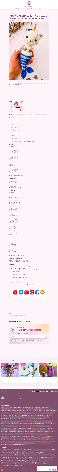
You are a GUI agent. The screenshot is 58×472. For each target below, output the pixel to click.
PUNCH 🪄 (19, 436)
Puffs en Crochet (13, 436)
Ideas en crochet (31, 452)
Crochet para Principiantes (34, 450)
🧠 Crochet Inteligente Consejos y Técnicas (19, 444)
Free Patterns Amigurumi (23, 315)
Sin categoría (31, 439)
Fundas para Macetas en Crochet (35, 423)
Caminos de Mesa (11, 413)
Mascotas (46, 455)
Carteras (3, 415)
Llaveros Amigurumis (46, 426)
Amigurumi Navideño (22, 455)
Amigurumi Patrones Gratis (14, 315)
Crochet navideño (32, 418)
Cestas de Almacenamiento (15, 462)
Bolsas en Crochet (4, 460)
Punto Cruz (33, 436)
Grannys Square (3, 449)
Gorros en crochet (45, 423)
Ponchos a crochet (17, 434)
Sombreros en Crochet (39, 439)
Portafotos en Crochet (34, 434)
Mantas (40, 8)
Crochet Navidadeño (49, 458)
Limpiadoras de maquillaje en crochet (36, 426)
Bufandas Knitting (38, 412)
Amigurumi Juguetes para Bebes (39, 452)
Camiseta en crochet (23, 449)
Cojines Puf (28, 453)
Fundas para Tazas (29, 457)
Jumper (10, 426)
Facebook (12, 321)
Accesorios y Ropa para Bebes (13, 452)
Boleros (10, 412)
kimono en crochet (51, 457)
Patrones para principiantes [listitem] (30, 340)
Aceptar (54, 469)
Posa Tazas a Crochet (4, 436)
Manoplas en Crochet (31, 428)
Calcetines (52, 412)
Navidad (27, 431)
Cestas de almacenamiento (24, 415)
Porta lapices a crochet (25, 434)
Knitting (19, 426)
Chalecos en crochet (41, 415)
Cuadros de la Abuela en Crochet (6, 420)
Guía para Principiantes (11, 457)
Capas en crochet (27, 413)
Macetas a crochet (41, 450)
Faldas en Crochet (13, 450)
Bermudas (28, 410)
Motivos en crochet (4, 431)
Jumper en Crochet (17, 460)
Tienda (52, 3)
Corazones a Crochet (44, 457)
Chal (33, 8)
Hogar (32, 460)
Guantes (19, 463)
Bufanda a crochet (30, 412)
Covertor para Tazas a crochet (15, 418)
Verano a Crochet (52, 441)
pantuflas (52, 431)
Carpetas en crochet (49, 413)
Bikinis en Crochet (35, 410)
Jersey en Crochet (3, 458)
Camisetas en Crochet (19, 413)
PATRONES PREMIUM (28, 433)
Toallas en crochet (4, 441)
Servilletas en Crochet (16, 439)
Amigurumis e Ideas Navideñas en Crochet (7, 454)
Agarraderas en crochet (48, 460)
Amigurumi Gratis (16, 8)
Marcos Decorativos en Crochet (5, 462)
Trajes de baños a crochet (28, 441)
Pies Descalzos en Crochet (38, 433)
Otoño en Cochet (33, 431)
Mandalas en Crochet (22, 428)
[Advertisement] (29, 304)
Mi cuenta (21, 399)
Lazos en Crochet (26, 426)
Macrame (15, 428)
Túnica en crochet (44, 441)
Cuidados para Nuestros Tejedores (26, 420)
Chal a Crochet (33, 415)
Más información (48, 467)
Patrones (48, 3)
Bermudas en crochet (46, 461)
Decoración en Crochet (32, 458)
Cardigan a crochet (41, 413)
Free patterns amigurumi (5, 423)
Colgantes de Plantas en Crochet (37, 449)
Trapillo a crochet (37, 441)
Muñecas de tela (20, 431)
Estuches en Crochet (16, 458)
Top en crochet (11, 441)
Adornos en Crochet (44, 407)
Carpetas (30, 8)
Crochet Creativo (24, 418)
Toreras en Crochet (19, 441)
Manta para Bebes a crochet (40, 428)
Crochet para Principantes (40, 418)
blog (35, 460)
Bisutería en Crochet (4, 457)
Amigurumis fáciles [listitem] (14, 340)
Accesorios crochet (4, 407)
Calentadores (3, 413)
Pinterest (28, 321)
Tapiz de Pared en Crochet (49, 439)
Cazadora (23, 463)
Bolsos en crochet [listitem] (38, 340)
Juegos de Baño (4, 426)
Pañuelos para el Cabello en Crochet (6, 433)
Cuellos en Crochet (16, 420)
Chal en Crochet (16, 449)
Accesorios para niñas (36, 407)
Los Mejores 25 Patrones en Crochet (6, 428)
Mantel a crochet (31, 463)
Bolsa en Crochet (17, 412)
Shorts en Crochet (24, 439)
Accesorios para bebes (27, 407)
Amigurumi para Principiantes (47, 463)
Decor (34, 420)
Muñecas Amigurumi (12, 431)
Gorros (36, 8)
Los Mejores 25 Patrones (4, 452)
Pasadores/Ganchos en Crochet (18, 433)
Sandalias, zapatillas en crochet (6, 439)
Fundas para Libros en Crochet (24, 423)
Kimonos (15, 426)
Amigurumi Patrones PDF (29, 455)
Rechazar (49, 469)
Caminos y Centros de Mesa (40, 458)
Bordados (24, 412)
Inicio (1, 3)
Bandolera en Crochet (24, 458)
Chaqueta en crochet (34, 453)
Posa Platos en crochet (44, 434)
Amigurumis (22, 8)
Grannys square (53, 423)
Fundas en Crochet (14, 423)
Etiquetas (55, 3)
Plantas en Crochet (47, 433)
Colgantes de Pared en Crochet (50, 450)
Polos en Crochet (4, 434)
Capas (50, 455)
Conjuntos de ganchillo (4, 418)
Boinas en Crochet (4, 412)
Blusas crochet (53, 410)
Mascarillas (22, 461)
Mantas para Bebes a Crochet (43, 454)
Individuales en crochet (13, 463)
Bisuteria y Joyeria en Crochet (44, 410)
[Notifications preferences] (1, 470)
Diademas (15, 455)
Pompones (10, 434)
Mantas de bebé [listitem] (21, 340)
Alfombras (12, 465)
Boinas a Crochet (41, 455)
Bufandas (20, 465)
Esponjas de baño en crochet (5, 465)
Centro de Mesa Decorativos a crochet (12, 415)
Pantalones (47, 431)
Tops (43, 8)
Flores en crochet (11, 460)
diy (16, 457)
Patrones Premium (6, 3)
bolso (20, 452)
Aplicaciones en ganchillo (22, 457)
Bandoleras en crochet (20, 410)
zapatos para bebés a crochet (6, 444)
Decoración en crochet (41, 420)
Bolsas (27, 8)
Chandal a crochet (49, 415)
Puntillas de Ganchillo (26, 436)
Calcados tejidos (46, 412)
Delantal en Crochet (50, 420)
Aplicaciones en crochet (12, 410)
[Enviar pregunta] (46, 337)
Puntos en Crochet (49, 436)
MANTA (28, 450)
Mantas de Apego (50, 428)
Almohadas (36, 455)
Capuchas (34, 413)
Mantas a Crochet (53, 449)
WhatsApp (22, 321)
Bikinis (27, 463)
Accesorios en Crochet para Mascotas (15, 407)
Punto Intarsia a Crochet (40, 436)
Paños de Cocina (40, 431)
